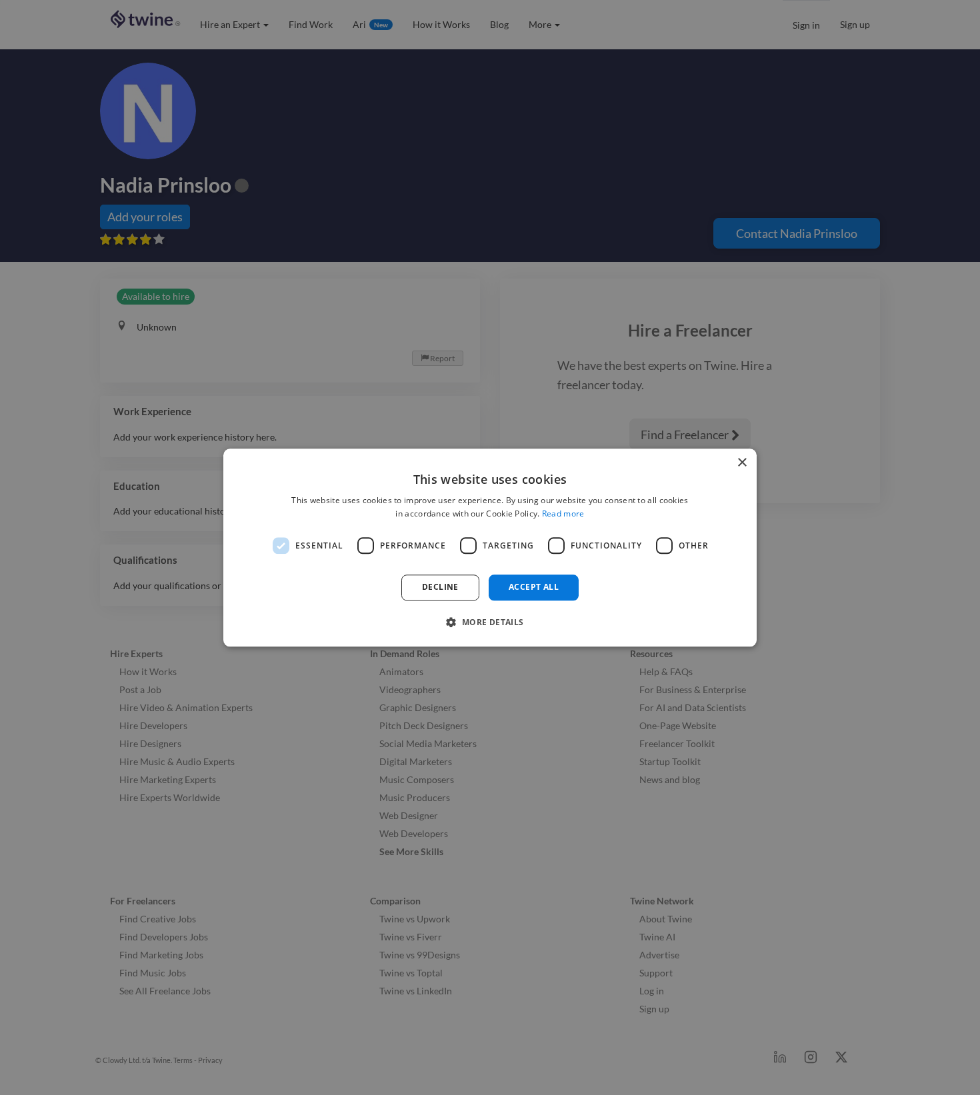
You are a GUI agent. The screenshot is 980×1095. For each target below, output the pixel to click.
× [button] (742, 463)
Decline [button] (440, 587)
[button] (489, 622)
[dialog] (490, 547)
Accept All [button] (534, 587)
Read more (563, 513)
